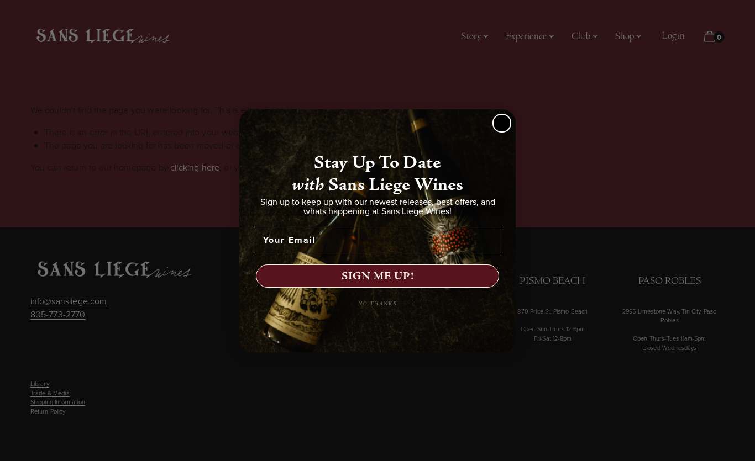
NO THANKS (377, 304)
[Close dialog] (502, 123)
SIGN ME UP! (378, 276)
